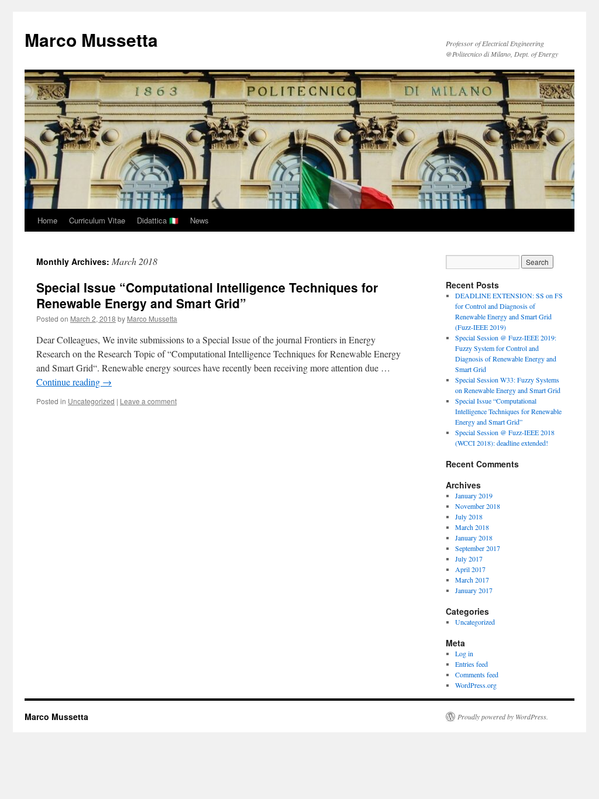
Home (47, 220)
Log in (464, 653)
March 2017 (472, 579)
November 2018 (477, 506)
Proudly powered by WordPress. (502, 716)
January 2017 (474, 590)
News (199, 220)
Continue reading (74, 382)
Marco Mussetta (91, 39)
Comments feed (476, 674)
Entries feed (471, 664)
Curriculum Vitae (97, 220)
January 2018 (474, 537)
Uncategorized (91, 401)
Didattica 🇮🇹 (157, 220)
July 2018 (469, 516)
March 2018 (472, 527)
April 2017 (470, 569)
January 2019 (474, 495)
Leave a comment (148, 401)
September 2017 (477, 548)
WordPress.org (476, 685)
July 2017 (469, 558)
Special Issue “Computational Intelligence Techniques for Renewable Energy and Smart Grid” (207, 295)
